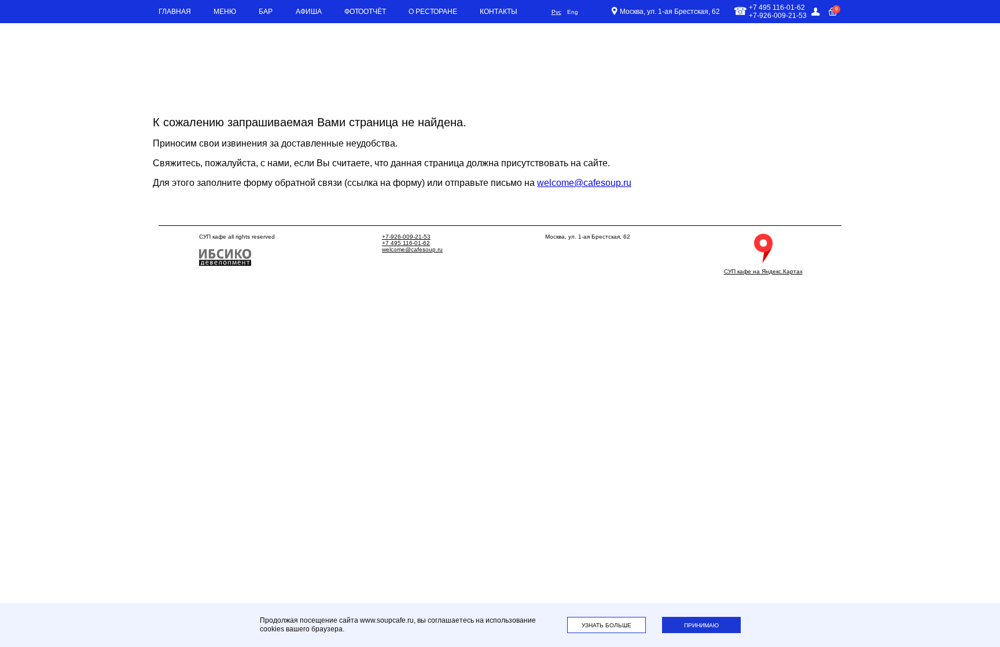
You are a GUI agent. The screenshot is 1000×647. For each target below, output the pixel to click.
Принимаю (701, 625)
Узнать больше (606, 625)
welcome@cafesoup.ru (584, 183)
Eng (572, 12)
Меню (225, 12)
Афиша (309, 12)
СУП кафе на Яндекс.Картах (763, 271)
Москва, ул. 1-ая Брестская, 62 (670, 12)
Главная (175, 12)
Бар (266, 12)
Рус (556, 12)
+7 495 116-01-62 (406, 243)
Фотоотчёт (365, 12)
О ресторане (433, 12)
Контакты (498, 12)
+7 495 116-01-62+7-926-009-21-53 (778, 11)
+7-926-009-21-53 (406, 236)
